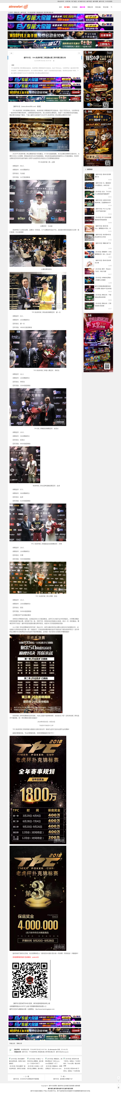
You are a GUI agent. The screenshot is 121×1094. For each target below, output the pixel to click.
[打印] (53, 60)
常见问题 (105, 7)
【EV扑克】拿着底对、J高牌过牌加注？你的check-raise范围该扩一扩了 (53, 1068)
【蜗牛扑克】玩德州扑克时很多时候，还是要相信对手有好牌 (103, 202)
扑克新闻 (74, 7)
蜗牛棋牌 (95, 1)
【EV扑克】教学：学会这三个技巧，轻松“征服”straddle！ (103, 271)
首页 (60, 7)
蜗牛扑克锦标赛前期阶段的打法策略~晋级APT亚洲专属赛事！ (103, 288)
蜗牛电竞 (89, 1)
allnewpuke (53, 1049)
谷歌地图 (77, 1085)
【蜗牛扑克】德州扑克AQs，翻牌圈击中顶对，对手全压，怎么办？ (103, 228)
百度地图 (71, 1085)
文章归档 (67, 1)
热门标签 (74, 1)
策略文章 (90, 7)
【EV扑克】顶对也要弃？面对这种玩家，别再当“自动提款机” (17, 1068)
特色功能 (98, 7)
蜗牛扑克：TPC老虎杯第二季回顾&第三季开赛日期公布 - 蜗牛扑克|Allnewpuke (45, 1052)
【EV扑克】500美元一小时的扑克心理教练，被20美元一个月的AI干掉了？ (35, 1068)
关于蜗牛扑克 (82, 1)
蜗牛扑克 (101, 1)
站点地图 (66, 1085)
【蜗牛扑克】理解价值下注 (103, 243)
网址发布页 (61, 1)
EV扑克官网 (108, 1)
